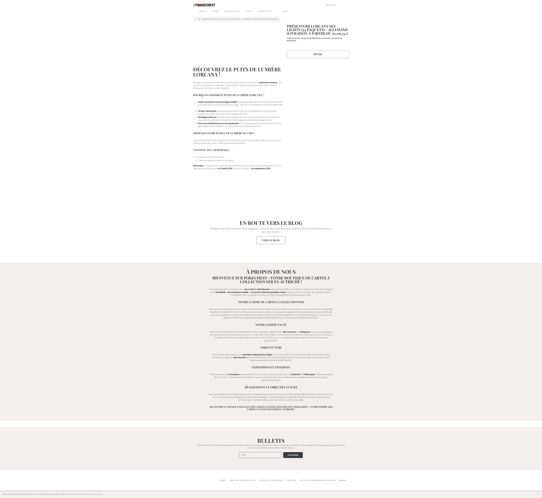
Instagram (305, 331)
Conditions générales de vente (242, 480)
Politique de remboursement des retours (317, 480)
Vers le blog (271, 240)
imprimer (342, 480)
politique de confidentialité (271, 480)
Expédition (291, 480)
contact (222, 480)
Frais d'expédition (310, 38)
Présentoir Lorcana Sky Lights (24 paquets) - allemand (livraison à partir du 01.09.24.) (240, 19)
